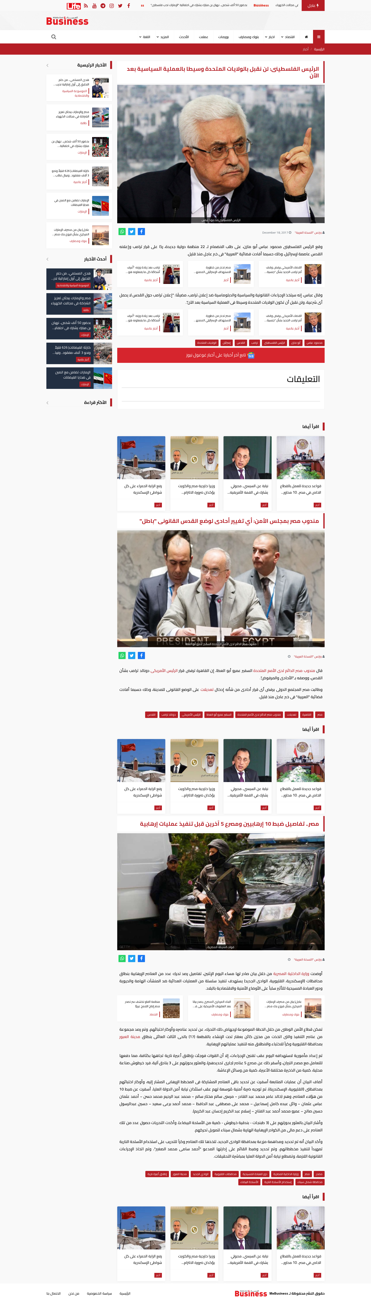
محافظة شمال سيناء (310, 1181)
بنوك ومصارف (249, 37)
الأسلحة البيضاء (249, 1181)
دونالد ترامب (168, 714)
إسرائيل (227, 342)
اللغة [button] (146, 37)
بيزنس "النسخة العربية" (308, 232)
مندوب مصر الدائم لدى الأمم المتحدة (284, 670)
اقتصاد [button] (290, 37)
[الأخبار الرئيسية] (47, 65)
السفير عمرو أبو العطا (219, 714)
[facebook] (141, 231)
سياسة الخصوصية (99, 1293)
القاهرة (306, 714)
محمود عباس (314, 342)
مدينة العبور (130, 1036)
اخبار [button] (272, 37)
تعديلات (207, 689)
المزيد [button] (164, 37)
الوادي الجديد (200, 1174)
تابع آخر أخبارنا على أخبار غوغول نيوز (216, 355)
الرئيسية (319, 49)
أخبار (306, 49)
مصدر (319, 1174)
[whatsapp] (122, 231)
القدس (241, 342)
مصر (319, 714)
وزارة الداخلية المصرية (291, 973)
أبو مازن (295, 342)
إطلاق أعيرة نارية (157, 1174)
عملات (203, 37)
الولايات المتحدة (206, 342)
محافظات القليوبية (225, 1174)
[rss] (86, 5)
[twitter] (131, 231)
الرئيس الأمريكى (164, 670)
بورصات (223, 37)
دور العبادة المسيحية (255, 1174)
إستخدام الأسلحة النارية (278, 1181)
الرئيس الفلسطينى (274, 342)
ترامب (254, 342)
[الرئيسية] (306, 36)
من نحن (73, 1293)
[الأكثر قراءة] (47, 403)
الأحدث (184, 37)
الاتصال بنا (53, 1293)
